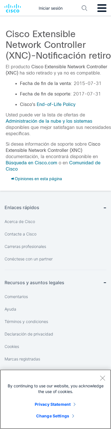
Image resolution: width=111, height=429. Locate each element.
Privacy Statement (53, 404)
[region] (55, 399)
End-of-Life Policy (56, 104)
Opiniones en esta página (38, 179)
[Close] (102, 378)
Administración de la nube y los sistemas (49, 121)
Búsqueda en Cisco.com (31, 162)
